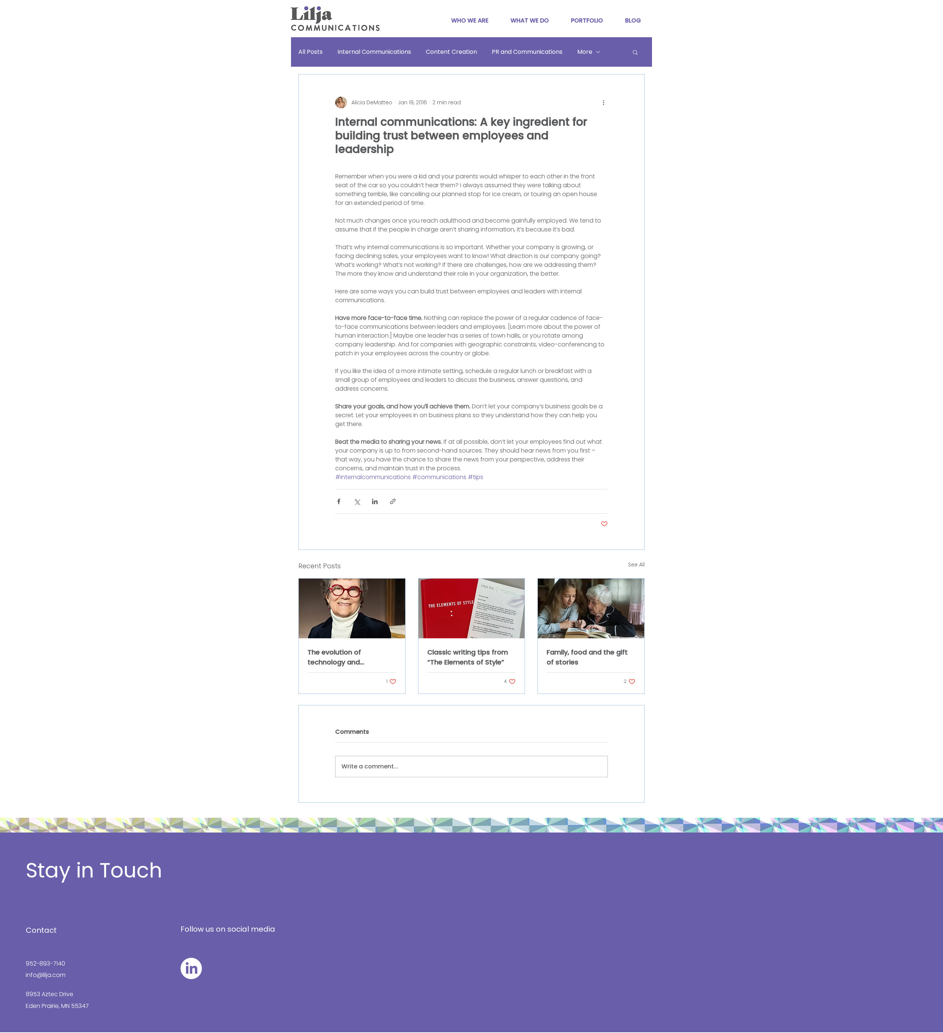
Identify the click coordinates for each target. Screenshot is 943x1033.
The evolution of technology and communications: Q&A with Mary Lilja (345, 657)
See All (636, 564)
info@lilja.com (46, 975)
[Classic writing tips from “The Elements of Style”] (471, 608)
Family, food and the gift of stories (587, 657)
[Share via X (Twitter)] (356, 501)
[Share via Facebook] (338, 501)
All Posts (310, 52)
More (584, 52)
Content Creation (451, 52)
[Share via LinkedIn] (374, 501)
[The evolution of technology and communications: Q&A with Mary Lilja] (352, 608)
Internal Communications (374, 52)
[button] (635, 52)
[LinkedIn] (191, 968)
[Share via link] (392, 501)
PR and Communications (527, 52)
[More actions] (603, 102)
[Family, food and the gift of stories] (591, 608)
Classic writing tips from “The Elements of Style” (467, 657)
